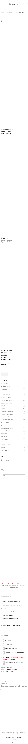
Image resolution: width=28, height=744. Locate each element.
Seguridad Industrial (6, 442)
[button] (3, 348)
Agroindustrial (4, 383)
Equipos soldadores (6, 397)
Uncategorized (5, 450)
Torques (3, 447)
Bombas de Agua (5, 394)
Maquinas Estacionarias (7, 430)
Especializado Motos (6, 403)
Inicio (2, 12)
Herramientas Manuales (7, 419)
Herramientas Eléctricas (7, 417)
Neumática (4, 433)
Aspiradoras (4, 389)
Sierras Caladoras (5, 444)
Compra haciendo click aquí (14, 686)
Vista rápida (7, 348)
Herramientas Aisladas (7, 411)
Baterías (3, 392)
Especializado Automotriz (7, 400)
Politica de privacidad (7, 671)
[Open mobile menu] (2, 4)
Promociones (4, 439)
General (3, 408)
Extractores (4, 405)
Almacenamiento (5, 386)
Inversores (3, 425)
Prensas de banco (5, 436)
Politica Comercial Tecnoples (9, 669)
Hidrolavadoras (5, 422)
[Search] (17, 1)
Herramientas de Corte (7, 414)
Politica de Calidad (6, 667)
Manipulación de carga (7, 428)
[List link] (14, 614)
